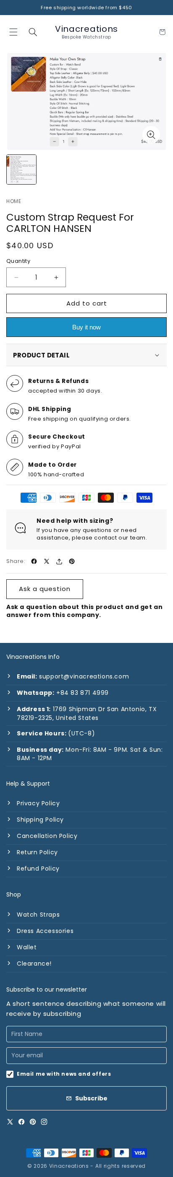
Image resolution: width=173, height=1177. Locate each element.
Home (13, 201)
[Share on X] (46, 561)
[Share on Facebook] (34, 561)
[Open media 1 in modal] (151, 135)
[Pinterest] (33, 1122)
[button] (33, 32)
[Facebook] (21, 1122)
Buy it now (86, 327)
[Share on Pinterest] (72, 561)
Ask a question (45, 588)
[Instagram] (44, 1122)
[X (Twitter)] (10, 1122)
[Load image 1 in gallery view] (21, 169)
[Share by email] (59, 561)
